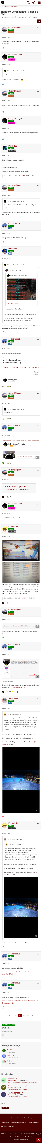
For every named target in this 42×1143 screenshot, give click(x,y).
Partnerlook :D (12, 1079)
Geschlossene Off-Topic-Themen (17, 1090)
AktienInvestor (12, 1081)
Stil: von (21, 1140)
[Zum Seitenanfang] (38, 1140)
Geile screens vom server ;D (17, 1086)
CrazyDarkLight (20, 687)
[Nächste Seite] (32, 1015)
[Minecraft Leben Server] (3, 2)
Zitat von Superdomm (14, 839)
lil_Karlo (9, 1061)
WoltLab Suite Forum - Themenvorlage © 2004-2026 (21, 1134)
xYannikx (5, 1108)
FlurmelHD (22, 598)
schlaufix (10, 1088)
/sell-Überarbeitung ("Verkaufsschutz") (12, 361)
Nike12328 (10, 1055)
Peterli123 (22, 176)
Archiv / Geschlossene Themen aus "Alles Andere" (22, 1082)
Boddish (9, 1050)
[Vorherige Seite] (10, 1015)
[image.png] (21, 289)
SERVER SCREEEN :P (15, 1093)
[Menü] (39, 3)
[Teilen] (39, 21)
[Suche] (28, 3)
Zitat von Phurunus (15, 270)
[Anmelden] (34, 2)
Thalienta (10, 1095)
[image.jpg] (21, 551)
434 (28, 1015)
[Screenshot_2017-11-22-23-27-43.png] (21, 780)
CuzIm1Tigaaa (14, 303)
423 (20, 1015)
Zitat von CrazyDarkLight (15, 71)
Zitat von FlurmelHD (14, 714)
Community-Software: (21, 1137)
